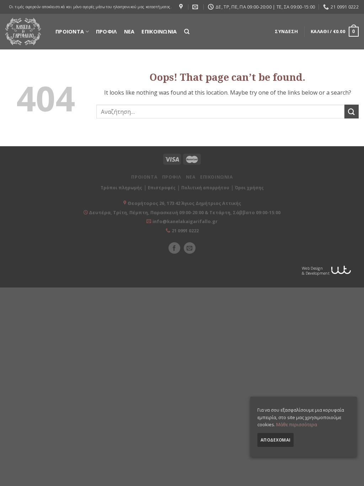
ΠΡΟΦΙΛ (106, 31)
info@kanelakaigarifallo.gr (185, 221)
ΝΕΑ (129, 31)
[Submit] (351, 111)
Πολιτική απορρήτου (205, 187)
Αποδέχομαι (275, 440)
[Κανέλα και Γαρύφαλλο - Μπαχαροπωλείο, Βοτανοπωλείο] (23, 31)
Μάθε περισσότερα (296, 424)
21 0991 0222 (185, 230)
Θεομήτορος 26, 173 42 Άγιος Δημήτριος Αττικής (184, 203)
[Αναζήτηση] (186, 31)
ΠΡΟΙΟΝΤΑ (69, 31)
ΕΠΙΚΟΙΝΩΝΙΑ (159, 31)
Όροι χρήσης (249, 187)
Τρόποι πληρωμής (121, 187)
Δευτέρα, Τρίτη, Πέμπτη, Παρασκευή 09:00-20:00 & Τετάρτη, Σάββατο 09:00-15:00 (184, 212)
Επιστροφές (162, 187)
